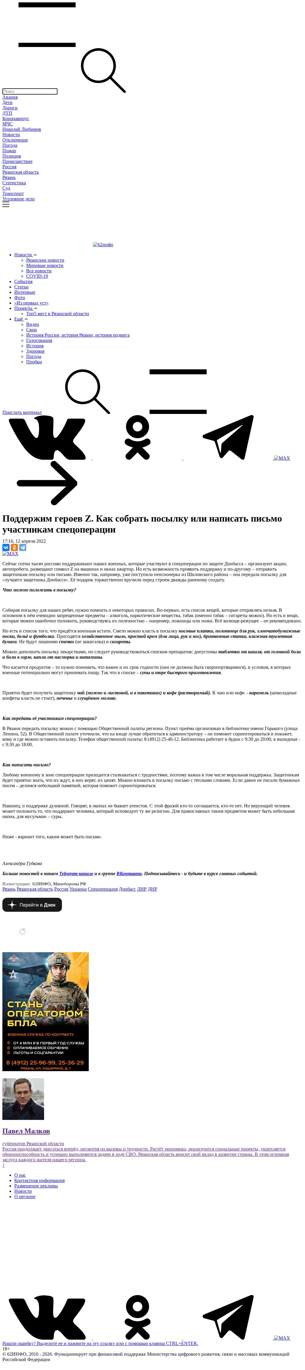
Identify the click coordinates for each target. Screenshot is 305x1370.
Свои (31, 329)
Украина (78, 889)
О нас (20, 1175)
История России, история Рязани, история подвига (78, 335)
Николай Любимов (21, 129)
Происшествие (17, 161)
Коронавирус (15, 118)
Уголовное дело (18, 198)
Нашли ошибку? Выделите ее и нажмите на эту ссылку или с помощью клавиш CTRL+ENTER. (100, 1343)
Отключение (15, 139)
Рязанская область (20, 172)
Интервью (24, 292)
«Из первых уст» (31, 302)
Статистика (14, 182)
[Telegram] (22, 547)
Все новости (39, 270)
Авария (10, 97)
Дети (7, 102)
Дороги (10, 107)
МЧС (7, 123)
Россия (9, 166)
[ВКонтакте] (6, 547)
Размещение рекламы (36, 1185)
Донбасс (127, 889)
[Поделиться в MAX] (10, 553)
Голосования (39, 340)
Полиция (11, 156)
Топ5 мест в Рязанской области (57, 313)
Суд (6, 188)
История (34, 345)
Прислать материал (22, 412)
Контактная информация (39, 1180)
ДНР (152, 889)
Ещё (19, 318)
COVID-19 (37, 276)
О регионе (24, 1196)
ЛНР (142, 889)
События (23, 281)
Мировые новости (44, 265)
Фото (19, 297)
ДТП (7, 113)
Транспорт (13, 193)
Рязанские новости (45, 260)
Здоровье (35, 351)
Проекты (24, 308)
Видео (32, 324)
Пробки (34, 361)
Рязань (8, 177)
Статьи (21, 286)
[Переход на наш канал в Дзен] (32, 910)
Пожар (9, 150)
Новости (11, 134)
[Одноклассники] (14, 547)
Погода (9, 145)
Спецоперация (103, 889)
